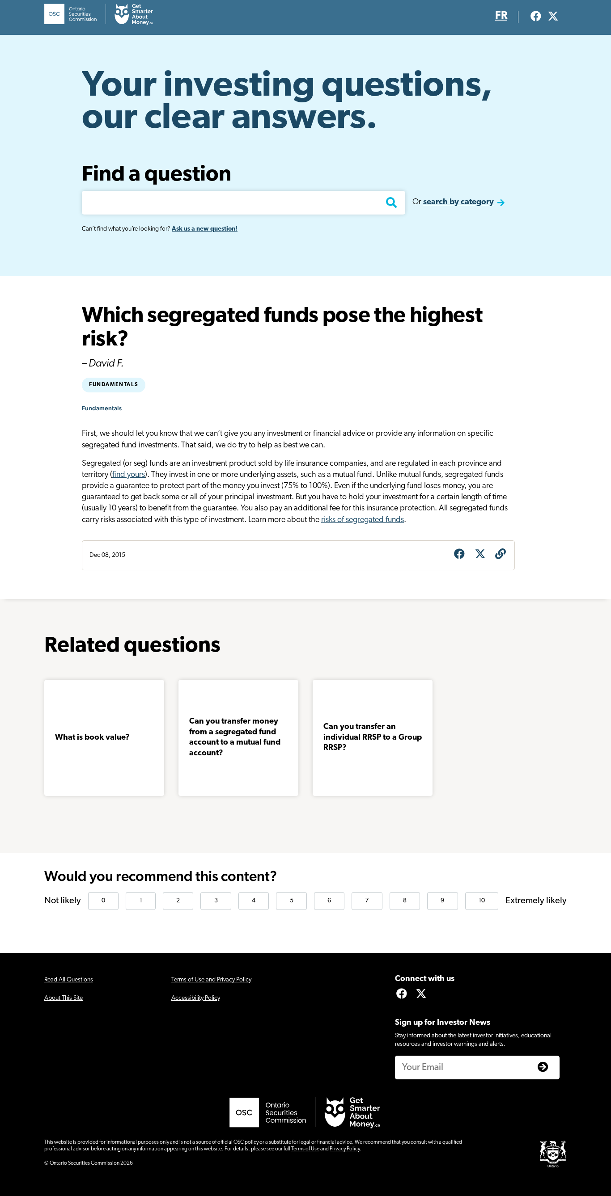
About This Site (63, 998)
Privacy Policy (345, 1149)
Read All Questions (68, 980)
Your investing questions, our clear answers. (287, 103)
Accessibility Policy (195, 998)
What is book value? (92, 738)
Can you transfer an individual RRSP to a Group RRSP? (372, 737)
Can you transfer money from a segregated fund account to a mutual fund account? (234, 737)
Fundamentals (113, 384)
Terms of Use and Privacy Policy (211, 980)
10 (482, 900)
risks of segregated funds (362, 520)
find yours (128, 475)
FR (501, 16)
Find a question (156, 175)
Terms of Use (305, 1149)
